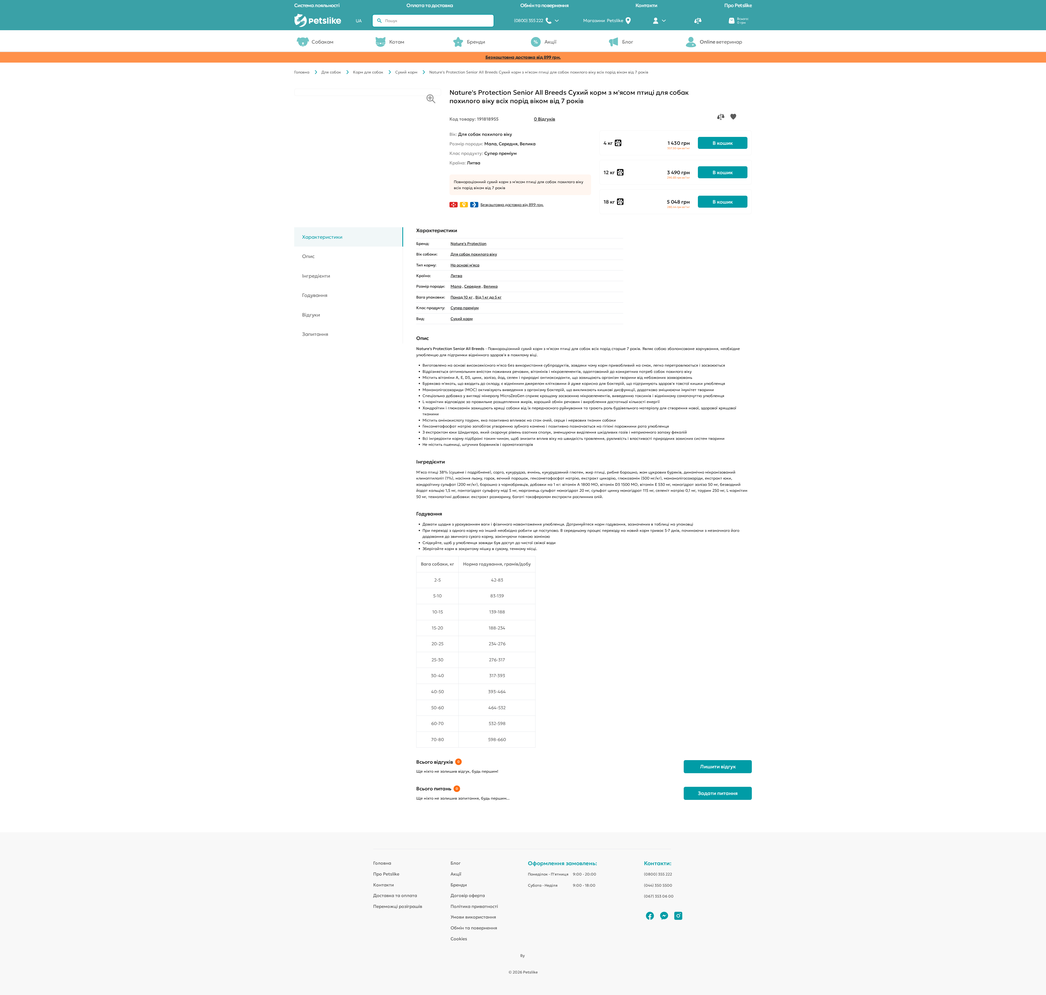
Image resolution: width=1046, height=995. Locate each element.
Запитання (315, 334)
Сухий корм (406, 72)
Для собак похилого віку (474, 254)
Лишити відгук (718, 766)
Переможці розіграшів (397, 906)
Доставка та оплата (395, 895)
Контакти (646, 5)
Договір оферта (468, 895)
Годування (314, 295)
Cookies (459, 938)
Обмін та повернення (544, 5)
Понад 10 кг (462, 297)
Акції (551, 42)
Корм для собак (368, 72)
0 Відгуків (544, 119)
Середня (472, 286)
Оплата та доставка (429, 5)
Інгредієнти (316, 276)
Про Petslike (738, 5)
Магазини (603, 20)
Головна (301, 72)
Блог (627, 42)
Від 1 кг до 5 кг (488, 297)
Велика (491, 286)
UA (359, 20)
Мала (456, 286)
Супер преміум (465, 307)
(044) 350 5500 (658, 885)
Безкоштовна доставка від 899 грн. (523, 57)
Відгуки (311, 315)
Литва (456, 275)
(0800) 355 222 (658, 874)
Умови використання (473, 917)
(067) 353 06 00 (659, 896)
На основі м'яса (465, 265)
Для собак (331, 72)
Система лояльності (316, 5)
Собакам (322, 42)
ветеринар (721, 42)
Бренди (476, 42)
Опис (308, 256)
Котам (396, 42)
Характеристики (322, 237)
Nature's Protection (468, 243)
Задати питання (718, 793)
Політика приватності (474, 906)
